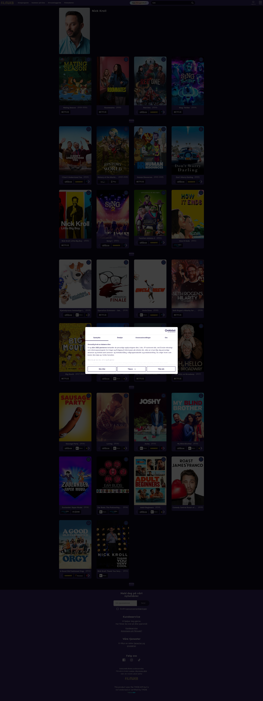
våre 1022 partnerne (99, 347)
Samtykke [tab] (96, 337)
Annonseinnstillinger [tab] (143, 337)
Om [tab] (166, 337)
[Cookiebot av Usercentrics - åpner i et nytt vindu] (166, 330)
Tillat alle (161, 369)
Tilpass (130, 369)
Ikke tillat (102, 369)
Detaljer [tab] (120, 337)
